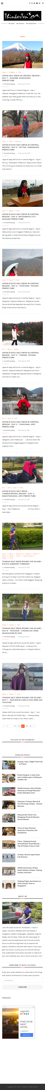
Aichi (3, 487)
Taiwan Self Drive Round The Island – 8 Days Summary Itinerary (22, 562)
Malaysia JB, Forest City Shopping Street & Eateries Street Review (28, 817)
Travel (19, 72)
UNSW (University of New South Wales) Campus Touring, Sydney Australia (29, 870)
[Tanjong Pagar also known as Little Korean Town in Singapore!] (8, 884)
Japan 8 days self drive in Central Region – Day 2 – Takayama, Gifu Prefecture (20, 424)
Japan (4, 72)
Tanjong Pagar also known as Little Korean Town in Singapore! (29, 883)
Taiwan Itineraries (28, 556)
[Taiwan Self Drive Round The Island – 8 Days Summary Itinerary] (22, 536)
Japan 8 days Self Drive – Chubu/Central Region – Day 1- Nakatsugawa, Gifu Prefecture (19, 493)
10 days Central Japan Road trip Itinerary (28, 856)
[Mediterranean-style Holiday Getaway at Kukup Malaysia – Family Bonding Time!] (8, 791)
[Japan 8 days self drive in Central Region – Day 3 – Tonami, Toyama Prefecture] (22, 331)
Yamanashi (18, 141)
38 (19, 726)
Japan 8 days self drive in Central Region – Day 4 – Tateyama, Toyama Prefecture (20, 286)
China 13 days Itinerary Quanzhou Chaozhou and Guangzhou (27, 830)
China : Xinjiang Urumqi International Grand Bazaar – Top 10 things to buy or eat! (29, 843)
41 (31, 726)
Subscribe (22, 987)
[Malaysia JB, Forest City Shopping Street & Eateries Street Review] (8, 818)
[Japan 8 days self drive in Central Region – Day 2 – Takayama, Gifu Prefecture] (22, 401)
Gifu (3, 349)
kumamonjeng (9, 84)
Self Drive (35, 554)
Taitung (11, 556)
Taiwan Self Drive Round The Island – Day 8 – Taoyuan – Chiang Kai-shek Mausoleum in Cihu (22, 630)
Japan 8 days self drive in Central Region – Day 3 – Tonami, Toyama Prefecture (20, 355)
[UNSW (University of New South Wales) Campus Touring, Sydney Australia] (8, 871)
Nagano (11, 211)
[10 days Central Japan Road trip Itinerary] (8, 858)
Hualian (11, 554)
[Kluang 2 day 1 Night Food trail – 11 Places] (8, 765)
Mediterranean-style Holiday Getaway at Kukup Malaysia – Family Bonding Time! (29, 790)
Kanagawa (12, 72)
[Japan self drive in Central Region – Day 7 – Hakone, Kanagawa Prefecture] (22, 54)
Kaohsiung (19, 554)
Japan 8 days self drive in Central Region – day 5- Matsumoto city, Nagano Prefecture (20, 216)
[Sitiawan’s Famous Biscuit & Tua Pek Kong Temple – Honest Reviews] (8, 804)
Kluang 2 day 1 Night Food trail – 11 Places (30, 763)
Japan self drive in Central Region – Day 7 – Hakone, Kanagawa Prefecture (21, 78)
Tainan (4, 556)
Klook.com (6, 998)
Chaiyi (4, 554)
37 (15, 726)
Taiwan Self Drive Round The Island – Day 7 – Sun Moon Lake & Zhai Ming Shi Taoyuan (22, 700)
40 (27, 726)
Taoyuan (4, 558)
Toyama (11, 280)
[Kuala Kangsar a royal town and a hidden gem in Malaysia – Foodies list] (8, 778)
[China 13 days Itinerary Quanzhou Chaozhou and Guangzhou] (8, 831)
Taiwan (18, 556)
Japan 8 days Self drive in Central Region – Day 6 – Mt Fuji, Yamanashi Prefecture (20, 147)
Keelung (27, 554)
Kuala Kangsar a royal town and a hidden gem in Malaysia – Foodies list (30, 777)
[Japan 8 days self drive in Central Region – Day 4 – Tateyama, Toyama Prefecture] (22, 262)
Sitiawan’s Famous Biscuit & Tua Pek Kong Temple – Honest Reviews (29, 803)
